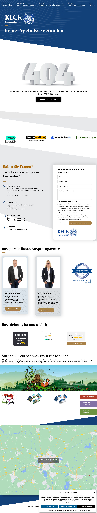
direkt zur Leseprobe (87, 403)
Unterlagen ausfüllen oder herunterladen (76, 4)
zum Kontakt (92, 4)
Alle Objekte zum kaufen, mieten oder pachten (26, 4)
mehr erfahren (88, 396)
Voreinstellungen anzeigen (86, 506)
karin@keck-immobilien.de (44, 297)
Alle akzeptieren (50, 506)
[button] (94, 492)
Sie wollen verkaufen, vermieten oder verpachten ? (51, 4)
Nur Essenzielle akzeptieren (68, 506)
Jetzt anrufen (13, 308)
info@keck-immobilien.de (17, 229)
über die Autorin (86, 411)
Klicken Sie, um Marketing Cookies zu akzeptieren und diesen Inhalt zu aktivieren (48, 460)
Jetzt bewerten (76, 343)
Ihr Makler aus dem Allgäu (7, 4)
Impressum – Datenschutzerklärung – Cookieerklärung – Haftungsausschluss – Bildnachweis (68, 510)
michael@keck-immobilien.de (11, 297)
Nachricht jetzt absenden (80, 223)
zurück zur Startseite (48, 99)
